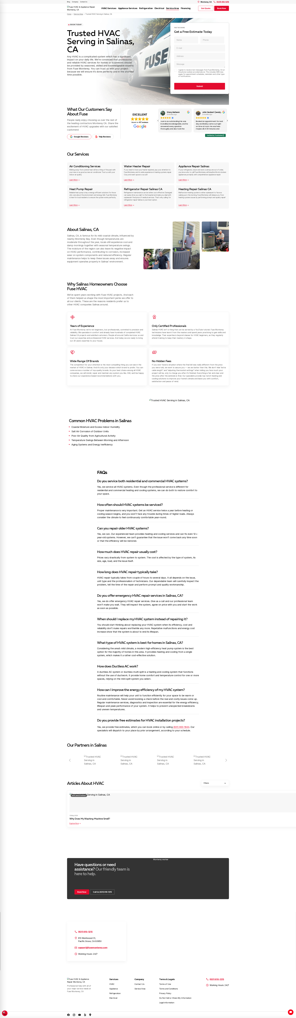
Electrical (159, 8)
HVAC (111, 984)
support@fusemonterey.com (92, 947)
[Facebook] (68, 1014)
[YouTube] (79, 1014)
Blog (68, 2)
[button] (227, 120)
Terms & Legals (167, 979)
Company (75, 2)
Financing (186, 8)
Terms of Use (165, 984)
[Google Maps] (90, 1014)
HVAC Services (108, 8)
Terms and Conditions (168, 989)
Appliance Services (127, 8)
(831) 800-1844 (181, 727)
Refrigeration (146, 8)
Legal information (166, 1002)
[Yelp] (85, 1014)
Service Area (172, 8)
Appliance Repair (79, 795)
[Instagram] (74, 1014)
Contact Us (83, 2)
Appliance (113, 989)
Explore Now (74, 823)
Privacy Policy (165, 993)
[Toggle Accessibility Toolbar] (5, 1013)
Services (113, 979)
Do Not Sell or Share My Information (175, 998)
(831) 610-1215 (223, 2)
